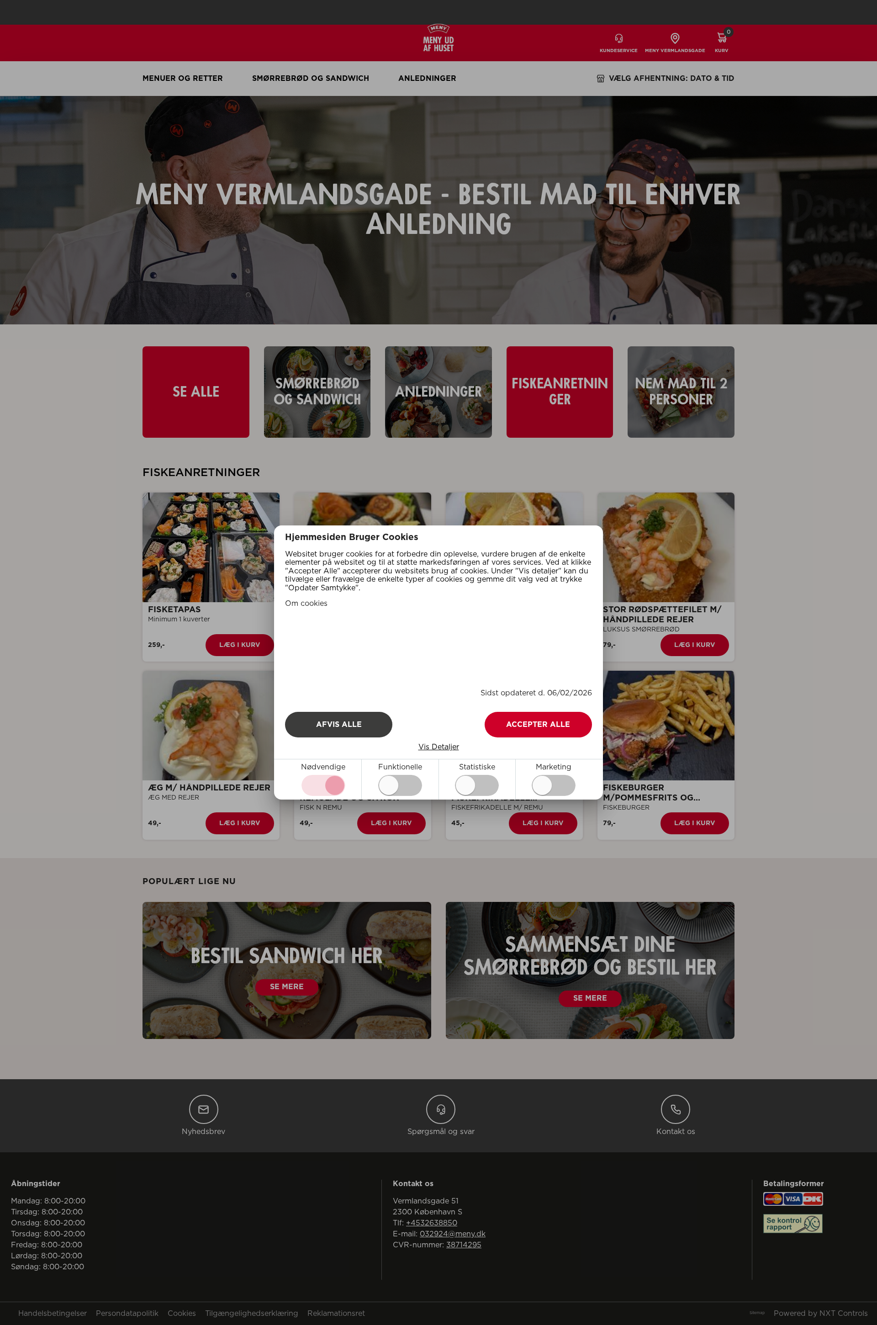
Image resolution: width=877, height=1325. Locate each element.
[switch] (400, 785)
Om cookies (306, 603)
